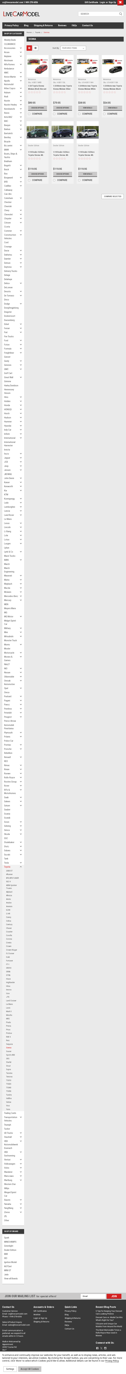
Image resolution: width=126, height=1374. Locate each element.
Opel (6, 688)
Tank (6, 858)
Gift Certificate (91, 2)
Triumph (7, 1124)
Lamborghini (9, 506)
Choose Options (37, 108)
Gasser (7, 356)
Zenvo (7, 1212)
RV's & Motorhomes (10, 791)
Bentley (7, 137)
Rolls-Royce (9, 777)
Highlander (10, 982)
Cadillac (7, 185)
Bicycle (7, 141)
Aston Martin (10, 76)
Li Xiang (7, 531)
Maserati (8, 575)
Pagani (7, 700)
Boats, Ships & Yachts (10, 155)
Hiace (8, 979)
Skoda (7, 834)
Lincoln (7, 527)
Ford (6, 340)
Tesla (6, 862)
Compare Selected (112, 196)
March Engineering (9, 570)
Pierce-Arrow (10, 721)
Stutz (6, 846)
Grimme (7, 381)
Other (6, 1220)
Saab (6, 797)
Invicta (7, 449)
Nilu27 (7, 664)
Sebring (7, 826)
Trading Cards (10, 1113)
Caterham (8, 198)
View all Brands (11, 1278)
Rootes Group (10, 781)
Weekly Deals (10, 40)
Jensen (7, 470)
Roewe (7, 773)
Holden (7, 401)
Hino (6, 397)
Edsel (6, 324)
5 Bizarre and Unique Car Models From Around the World (109, 1325)
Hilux (8, 986)
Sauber (7, 809)
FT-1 (7, 964)
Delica (7, 283)
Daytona (8, 267)
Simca (7, 830)
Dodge (7, 303)
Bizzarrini (8, 145)
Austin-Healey (10, 104)
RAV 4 (8, 1037)
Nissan (7, 672)
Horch (7, 413)
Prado (8, 1022)
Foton (7, 344)
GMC (6, 369)
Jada (6, 1274)
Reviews (62, 25)
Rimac (7, 765)
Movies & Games (8, 658)
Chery (6, 210)
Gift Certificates (40, 1311)
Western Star (10, 1184)
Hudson (7, 417)
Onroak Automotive (9, 682)
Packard (7, 696)
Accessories (9, 48)
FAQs (74, 25)
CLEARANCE (10, 44)
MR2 (8, 1018)
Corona (9, 939)
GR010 (8, 968)
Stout (8, 1066)
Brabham (8, 161)
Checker (8, 202)
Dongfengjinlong (11, 307)
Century (9, 924)
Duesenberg (9, 320)
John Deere (9, 478)
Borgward (8, 177)
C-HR (8, 913)
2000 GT (9, 871)
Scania (7, 813)
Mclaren (7, 592)
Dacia (6, 250)
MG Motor (8, 616)
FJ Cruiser (10, 953)
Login (102, 2)
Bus (6, 173)
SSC (6, 838)
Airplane (7, 56)
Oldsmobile (9, 676)
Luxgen (7, 543)
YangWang (8, 1208)
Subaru (7, 850)
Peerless (8, 708)
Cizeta (7, 226)
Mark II (9, 1011)
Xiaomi (7, 1200)
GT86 (8, 975)
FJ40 (8, 957)
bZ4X (8, 910)
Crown (8, 946)
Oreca (6, 692)
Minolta (9, 1015)
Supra (8, 1069)
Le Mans (8, 519)
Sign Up (112, 2)
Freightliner (9, 352)
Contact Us (87, 25)
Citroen (7, 222)
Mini (6, 632)
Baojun (7, 125)
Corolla (9, 935)
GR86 (8, 971)
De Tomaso (9, 295)
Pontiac (7, 744)
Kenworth (8, 486)
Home (29, 32)
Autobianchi (9, 108)
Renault (7, 757)
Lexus (7, 523)
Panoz (7, 704)
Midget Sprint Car (10, 622)
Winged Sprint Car (10, 1194)
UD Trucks (8, 1133)
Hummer (8, 421)
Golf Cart (8, 373)
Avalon (9, 903)
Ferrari (7, 328)
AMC (6, 72)
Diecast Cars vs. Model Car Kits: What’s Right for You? (109, 1318)
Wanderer (8, 1172)
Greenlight (8, 1245)
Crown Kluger (11, 950)
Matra (6, 579)
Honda (7, 405)
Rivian (6, 769)
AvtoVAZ (8, 117)
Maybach (8, 583)
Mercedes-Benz (11, 596)
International (9, 438)
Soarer (8, 1051)
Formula (7, 348)
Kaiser (7, 482)
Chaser (9, 928)
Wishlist (36, 1315)
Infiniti (7, 434)
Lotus (6, 539)
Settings (10, 1369)
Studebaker (9, 842)
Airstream (8, 60)
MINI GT (7, 1270)
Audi (6, 96)
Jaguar (7, 457)
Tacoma (9, 1073)
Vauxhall (8, 1137)
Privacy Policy (12, 25)
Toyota (7, 866)
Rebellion (8, 753)
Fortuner (9, 960)
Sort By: (56, 48)
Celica (8, 921)
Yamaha (7, 1204)
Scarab (7, 817)
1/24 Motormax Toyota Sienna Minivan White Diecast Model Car (87, 89)
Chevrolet (8, 214)
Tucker (7, 1128)
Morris (7, 644)
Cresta (8, 942)
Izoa (8, 993)
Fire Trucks (9, 336)
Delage (7, 275)
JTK (7, 997)
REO (6, 761)
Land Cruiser (11, 1000)
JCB (6, 461)
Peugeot (8, 717)
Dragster (8, 312)
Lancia (7, 511)
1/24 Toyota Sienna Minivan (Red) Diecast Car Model (37, 89)
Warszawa (9, 1176)
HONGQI (8, 409)
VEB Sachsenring (9, 1154)
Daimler (7, 258)
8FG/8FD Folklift (12, 878)
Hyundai (7, 425)
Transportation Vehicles (10, 1119)
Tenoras (9, 1076)
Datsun (7, 263)
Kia (5, 490)
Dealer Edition (10, 1250)
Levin (8, 1008)
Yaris (8, 1109)
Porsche (8, 749)
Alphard (9, 892)
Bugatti (7, 165)
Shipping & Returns (43, 25)
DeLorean (8, 287)
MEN (6, 604)
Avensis (9, 906)
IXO (5, 1258)
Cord (6, 242)
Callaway (8, 190)
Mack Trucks (9, 556)
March (7, 564)
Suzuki (7, 854)
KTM (6, 494)
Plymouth (8, 732)
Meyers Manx (10, 608)
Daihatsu (8, 254)
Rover (6, 785)
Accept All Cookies (30, 1369)
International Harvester (9, 444)
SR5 (7, 1058)
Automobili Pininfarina (9, 727)
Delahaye (8, 279)
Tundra (9, 1095)
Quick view (37, 75)
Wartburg (8, 1180)
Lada (6, 502)
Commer (8, 230)
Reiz (8, 1040)
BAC (6, 121)
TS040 (8, 1087)
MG (5, 612)
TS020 (8, 1084)
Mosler (7, 648)
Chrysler (7, 218)
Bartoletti (8, 133)
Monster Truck (10, 640)
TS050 (8, 1091)
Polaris (7, 736)
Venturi (7, 1159)
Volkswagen (9, 1163)
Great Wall (8, 377)
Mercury (7, 600)
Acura (6, 52)
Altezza (9, 895)
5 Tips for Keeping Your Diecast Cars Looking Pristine (109, 1312)
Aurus (6, 112)
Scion (6, 822)
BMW (6, 149)
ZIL (5, 1216)
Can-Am (8, 194)
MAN (6, 560)
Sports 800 (10, 1055)
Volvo (6, 1167)
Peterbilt (8, 712)
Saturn (7, 805)
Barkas (7, 129)
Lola (6, 535)
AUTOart (8, 1266)
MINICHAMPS (10, 1241)
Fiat (6, 332)
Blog (26, 25)
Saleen (7, 801)
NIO (5, 668)
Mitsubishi (8, 636)
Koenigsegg (9, 498)
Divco (6, 299)
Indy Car (7, 429)
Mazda (7, 588)
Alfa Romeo (9, 64)
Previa (8, 1026)
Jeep (6, 466)
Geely (6, 361)
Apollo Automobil (9, 82)
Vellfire (9, 1098)
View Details (87, 108)
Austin (7, 100)
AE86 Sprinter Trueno (11, 886)
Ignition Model (10, 1262)
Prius (8, 1029)
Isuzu (6, 453)
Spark (6, 1237)
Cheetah (8, 206)
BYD (6, 181)
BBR (6, 1254)
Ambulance (9, 68)
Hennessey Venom (9, 391)
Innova (8, 989)
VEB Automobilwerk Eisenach (11, 1144)
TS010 (8, 1080)
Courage (8, 246)
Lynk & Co (8, 551)
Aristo (8, 899)
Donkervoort (9, 316)
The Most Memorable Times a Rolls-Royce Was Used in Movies (108, 1333)
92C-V (8, 881)
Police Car (8, 740)
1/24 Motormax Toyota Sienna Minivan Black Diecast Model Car (112, 89)
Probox (9, 1033)
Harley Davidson (11, 385)
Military (7, 628)
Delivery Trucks (10, 271)
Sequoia (9, 1044)
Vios (8, 1105)
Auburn (7, 92)
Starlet (8, 1062)
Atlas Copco (9, 88)
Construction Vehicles (10, 236)
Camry (8, 917)
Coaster (9, 931)
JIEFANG (8, 474)
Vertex (8, 1102)
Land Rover (9, 515)
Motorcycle (9, 652)
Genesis (7, 365)
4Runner (9, 874)
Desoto (7, 291)
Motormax (32, 79)
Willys (6, 1188)
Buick (6, 169)
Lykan (6, 547)
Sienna (8, 1047)
